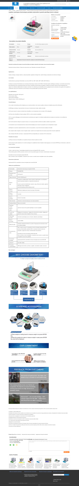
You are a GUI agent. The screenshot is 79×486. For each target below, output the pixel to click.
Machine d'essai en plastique (45, 471)
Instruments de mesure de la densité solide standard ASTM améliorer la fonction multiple (65, 466)
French (68, 0)
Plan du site (59, 479)
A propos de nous (23, 7)
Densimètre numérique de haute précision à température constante (48, 465)
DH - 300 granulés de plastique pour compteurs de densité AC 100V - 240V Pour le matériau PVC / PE (22, 466)
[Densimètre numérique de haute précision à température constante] (48, 460)
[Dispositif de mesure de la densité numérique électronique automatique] (57, 460)
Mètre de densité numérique (21, 10)
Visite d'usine (32, 7)
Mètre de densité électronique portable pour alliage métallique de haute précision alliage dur (13, 466)
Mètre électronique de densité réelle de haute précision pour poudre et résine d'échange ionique (39, 466)
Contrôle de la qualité (41, 7)
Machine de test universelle (30, 471)
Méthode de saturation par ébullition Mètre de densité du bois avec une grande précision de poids (30, 466)
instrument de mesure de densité (28, 434)
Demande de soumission (58, 7)
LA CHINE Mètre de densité (22, 483)
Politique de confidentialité (13, 483)
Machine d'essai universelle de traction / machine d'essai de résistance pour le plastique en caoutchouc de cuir (30, 475)
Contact (49, 7)
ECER (39, 485)
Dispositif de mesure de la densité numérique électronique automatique (57, 466)
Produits (16, 7)
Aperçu (11, 7)
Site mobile (56, 481)
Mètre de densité (17, 434)
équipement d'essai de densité (42, 434)
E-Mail (55, 479)
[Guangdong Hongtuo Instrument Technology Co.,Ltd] (15, 4)
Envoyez (66, 474)
